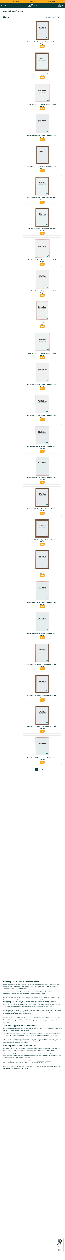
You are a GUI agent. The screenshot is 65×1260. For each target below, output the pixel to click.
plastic (42, 1061)
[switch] (59, 1250)
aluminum (48, 1061)
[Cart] (63, 5)
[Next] (50, 769)
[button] (54, 17)
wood (38, 1061)
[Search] (5, 5)
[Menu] (2, 5)
